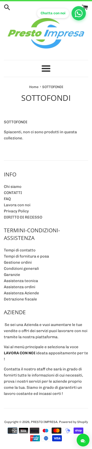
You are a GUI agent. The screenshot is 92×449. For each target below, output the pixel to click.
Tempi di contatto (20, 250)
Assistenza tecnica (21, 280)
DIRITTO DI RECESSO (23, 217)
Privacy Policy (16, 211)
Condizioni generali (21, 268)
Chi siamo (12, 186)
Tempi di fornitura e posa (26, 256)
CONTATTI (13, 192)
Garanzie (12, 274)
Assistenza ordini (19, 287)
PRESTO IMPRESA (44, 422)
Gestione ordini (18, 262)
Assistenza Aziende (21, 293)
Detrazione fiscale (20, 299)
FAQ (7, 199)
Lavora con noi (17, 205)
